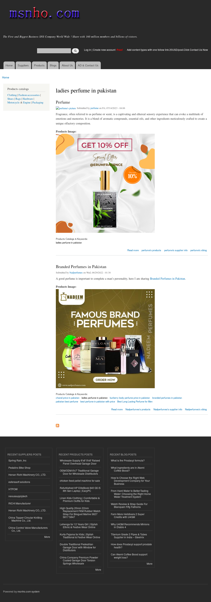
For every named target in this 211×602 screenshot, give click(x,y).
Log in (87, 49)
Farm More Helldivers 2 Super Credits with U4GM (127, 515)
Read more (133, 250)
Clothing (12, 95)
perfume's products (151, 250)
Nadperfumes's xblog (196, 409)
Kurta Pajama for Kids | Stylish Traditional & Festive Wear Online (80, 535)
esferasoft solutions (19, 482)
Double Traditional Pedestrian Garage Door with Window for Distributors (78, 547)
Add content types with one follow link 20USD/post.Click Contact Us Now (167, 49)
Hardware (28, 99)
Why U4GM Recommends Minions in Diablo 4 (130, 525)
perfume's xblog (198, 250)
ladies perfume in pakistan (69, 242)
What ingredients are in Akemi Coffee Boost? (127, 469)
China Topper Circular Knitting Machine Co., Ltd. (25, 519)
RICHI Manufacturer (19, 503)
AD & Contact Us (88, 65)
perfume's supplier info (176, 250)
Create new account (104, 49)
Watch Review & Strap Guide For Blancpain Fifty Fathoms (129, 505)
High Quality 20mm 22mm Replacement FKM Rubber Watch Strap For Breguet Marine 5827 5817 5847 (80, 512)
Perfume (63, 102)
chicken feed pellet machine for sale (80, 480)
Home (9, 65)
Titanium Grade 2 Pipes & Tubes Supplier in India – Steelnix (129, 535)
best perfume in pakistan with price (97, 401)
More (47, 536)
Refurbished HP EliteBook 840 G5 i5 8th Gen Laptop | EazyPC (80, 489)
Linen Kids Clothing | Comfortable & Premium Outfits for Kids (80, 499)
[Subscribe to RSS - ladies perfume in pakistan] (57, 424)
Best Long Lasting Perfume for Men (134, 401)
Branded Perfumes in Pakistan (81, 266)
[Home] (44, 14)
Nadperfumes (76, 272)
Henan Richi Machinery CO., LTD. (27, 474)
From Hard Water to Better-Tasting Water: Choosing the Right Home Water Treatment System (131, 493)
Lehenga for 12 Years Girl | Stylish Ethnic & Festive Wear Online (79, 525)
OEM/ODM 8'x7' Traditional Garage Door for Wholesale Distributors (79, 472)
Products (39, 65)
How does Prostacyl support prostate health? (131, 545)
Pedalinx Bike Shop (19, 467)
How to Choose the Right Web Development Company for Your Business (130, 480)
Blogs (53, 65)
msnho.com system (29, 591)
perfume (94, 108)
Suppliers (23, 65)
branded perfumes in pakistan (167, 397)
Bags (18, 99)
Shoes (10, 99)
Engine (26, 102)
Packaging (37, 102)
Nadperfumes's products (137, 409)
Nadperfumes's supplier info (168, 409)
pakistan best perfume (67, 401)
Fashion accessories (29, 95)
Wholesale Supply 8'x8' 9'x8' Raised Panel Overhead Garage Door (80, 462)
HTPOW (13, 489)
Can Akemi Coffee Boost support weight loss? (129, 555)
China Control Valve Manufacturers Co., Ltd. (28, 529)
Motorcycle (13, 102)
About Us (67, 65)
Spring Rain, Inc (17, 460)
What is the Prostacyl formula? (128, 460)
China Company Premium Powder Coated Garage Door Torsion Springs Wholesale (79, 560)
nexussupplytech (17, 496)
